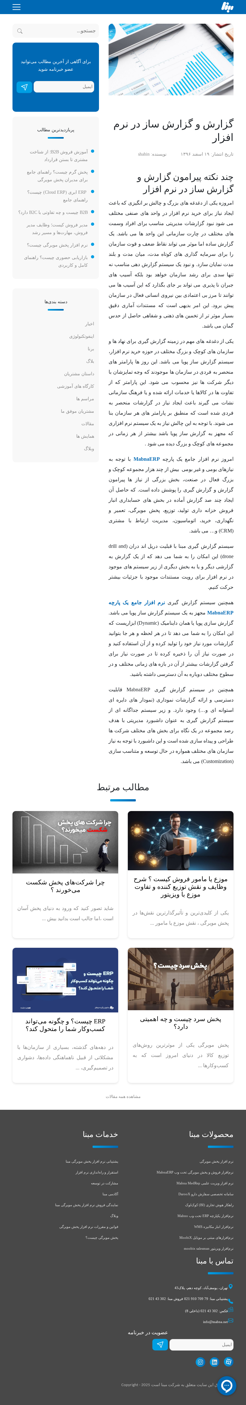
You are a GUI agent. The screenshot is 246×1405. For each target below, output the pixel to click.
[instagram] (199, 1362)
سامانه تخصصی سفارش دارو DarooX (206, 1194)
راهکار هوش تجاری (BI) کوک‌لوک (209, 1205)
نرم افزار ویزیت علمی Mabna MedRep (205, 1183)
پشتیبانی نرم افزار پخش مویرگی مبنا (92, 1161)
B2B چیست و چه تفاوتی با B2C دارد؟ (53, 212)
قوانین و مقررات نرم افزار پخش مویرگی (88, 1227)
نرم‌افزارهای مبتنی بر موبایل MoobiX (206, 1237)
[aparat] (227, 1362)
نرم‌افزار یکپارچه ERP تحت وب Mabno (205, 1216)
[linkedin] (213, 1362)
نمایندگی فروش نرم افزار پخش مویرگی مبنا (86, 1205)
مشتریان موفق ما (77, 411)
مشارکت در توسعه (104, 1183)
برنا (91, 348)
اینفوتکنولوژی (81, 336)
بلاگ (90, 361)
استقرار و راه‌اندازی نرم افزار (97, 1172)
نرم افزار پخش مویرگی (217, 1161)
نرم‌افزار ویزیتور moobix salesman (209, 1248)
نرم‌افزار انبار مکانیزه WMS (214, 1227)
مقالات (87, 423)
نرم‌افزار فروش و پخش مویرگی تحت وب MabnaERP (195, 1172)
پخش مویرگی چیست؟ (102, 1237)
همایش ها (85, 436)
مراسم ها (85, 398)
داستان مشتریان (79, 373)
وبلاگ (89, 448)
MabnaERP (147, 459)
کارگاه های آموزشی (75, 386)
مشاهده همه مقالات (123, 1096)
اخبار (89, 323)
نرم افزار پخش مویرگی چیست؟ (57, 245)
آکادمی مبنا (110, 1194)
